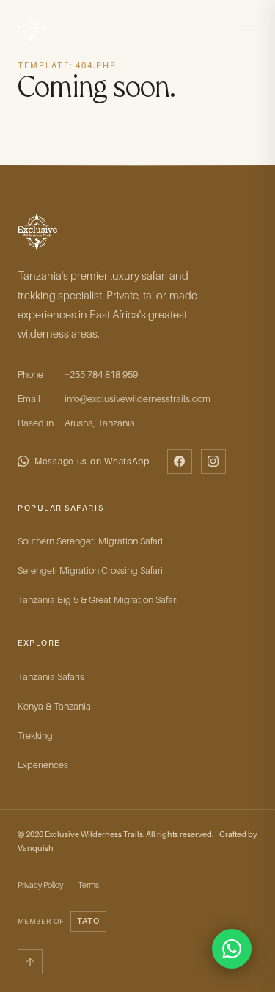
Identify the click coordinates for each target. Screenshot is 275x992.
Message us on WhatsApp (92, 461)
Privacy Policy (40, 885)
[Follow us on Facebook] (179, 461)
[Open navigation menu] (244, 29)
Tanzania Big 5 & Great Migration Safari (98, 599)
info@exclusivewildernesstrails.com (137, 398)
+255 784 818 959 (101, 374)
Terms (88, 885)
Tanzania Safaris (51, 676)
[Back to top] (30, 961)
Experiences (43, 764)
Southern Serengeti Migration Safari (90, 541)
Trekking (35, 735)
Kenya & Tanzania (54, 706)
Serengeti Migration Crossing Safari (90, 570)
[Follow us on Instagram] (213, 461)
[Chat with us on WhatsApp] (232, 949)
